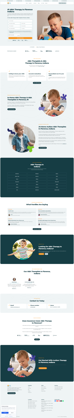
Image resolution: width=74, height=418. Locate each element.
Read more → (14, 288)
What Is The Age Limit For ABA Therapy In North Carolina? (47, 404)
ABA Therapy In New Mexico (32, 405)
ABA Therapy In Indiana (31, 403)
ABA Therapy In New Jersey (32, 406)
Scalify (62, 416)
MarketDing (65, 416)
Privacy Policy (12, 32)
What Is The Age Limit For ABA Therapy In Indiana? (47, 406)
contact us (64, 143)
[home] (9, 3)
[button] (30, 3)
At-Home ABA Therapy (58, 389)
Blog (28, 389)
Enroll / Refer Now (62, 3)
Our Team (42, 3)
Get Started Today (42, 368)
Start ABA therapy (11, 109)
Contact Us (37, 339)
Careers (46, 3)
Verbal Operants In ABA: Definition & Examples (46, 411)
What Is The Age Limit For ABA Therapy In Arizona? (47, 408)
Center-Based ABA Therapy (59, 388)
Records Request (43, 388)
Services (35, 3)
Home (27, 3)
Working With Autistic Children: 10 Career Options (46, 401)
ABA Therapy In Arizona (31, 402)
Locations (30, 3)
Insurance (42, 389)
